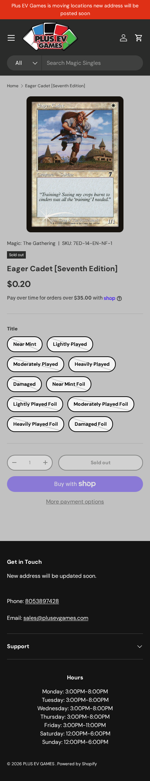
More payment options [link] (75, 501)
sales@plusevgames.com (55, 618)
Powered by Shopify (77, 764)
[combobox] (75, 62)
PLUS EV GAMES (39, 764)
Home (12, 86)
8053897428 (42, 601)
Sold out (101, 462)
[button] (139, 38)
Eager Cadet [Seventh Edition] (55, 86)
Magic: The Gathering (31, 243)
